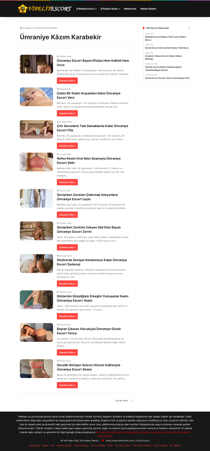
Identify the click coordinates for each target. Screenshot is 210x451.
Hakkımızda (130, 8)
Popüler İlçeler (110, 8)
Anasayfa (26, 28)
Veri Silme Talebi (122, 445)
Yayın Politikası (160, 445)
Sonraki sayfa (121, 400)
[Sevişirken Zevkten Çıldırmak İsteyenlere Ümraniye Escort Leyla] (36, 198)
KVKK (110, 445)
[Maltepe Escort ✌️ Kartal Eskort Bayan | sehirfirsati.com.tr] (44, 9)
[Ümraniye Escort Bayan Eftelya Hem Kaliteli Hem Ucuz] (36, 64)
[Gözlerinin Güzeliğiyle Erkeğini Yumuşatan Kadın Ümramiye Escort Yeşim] (36, 299)
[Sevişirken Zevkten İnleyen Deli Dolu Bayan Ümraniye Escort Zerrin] (36, 231)
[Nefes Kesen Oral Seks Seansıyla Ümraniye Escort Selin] (36, 162)
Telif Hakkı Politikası (142, 445)
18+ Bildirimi (175, 445)
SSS (52, 445)
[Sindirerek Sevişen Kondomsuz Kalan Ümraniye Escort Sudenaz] (36, 263)
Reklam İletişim (148, 8)
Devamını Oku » (67, 80)
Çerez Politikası (98, 445)
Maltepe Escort (86, 8)
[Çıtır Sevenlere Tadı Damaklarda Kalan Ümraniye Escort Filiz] (36, 129)
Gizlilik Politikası (81, 445)
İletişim (45, 445)
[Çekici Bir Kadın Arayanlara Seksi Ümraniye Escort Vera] (36, 96)
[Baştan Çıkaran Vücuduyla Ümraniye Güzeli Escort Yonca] (36, 332)
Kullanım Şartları (64, 445)
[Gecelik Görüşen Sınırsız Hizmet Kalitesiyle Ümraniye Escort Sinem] (36, 368)
